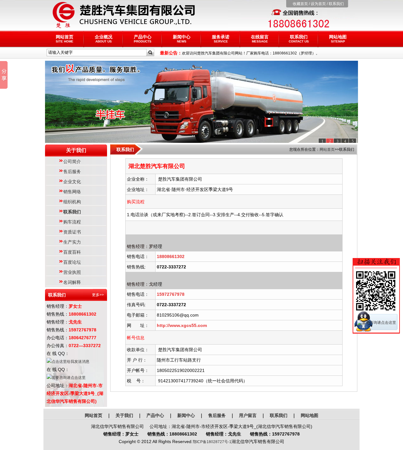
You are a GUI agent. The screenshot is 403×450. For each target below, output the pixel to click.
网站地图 (338, 38)
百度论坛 (72, 262)
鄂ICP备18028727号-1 (212, 442)
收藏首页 (300, 4)
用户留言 (248, 415)
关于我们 (124, 415)
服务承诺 (221, 38)
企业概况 (103, 38)
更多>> (98, 295)
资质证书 (72, 231)
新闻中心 (181, 38)
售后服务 (72, 171)
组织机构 (72, 201)
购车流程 (72, 221)
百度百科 (72, 252)
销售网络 (72, 191)
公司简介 (72, 161)
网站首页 (64, 38)
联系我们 (336, 4)
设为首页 (318, 4)
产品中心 (142, 38)
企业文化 (72, 181)
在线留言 (260, 38)
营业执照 (72, 272)
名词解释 (72, 282)
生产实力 (72, 242)
